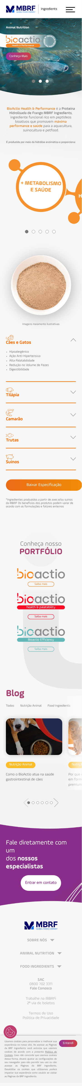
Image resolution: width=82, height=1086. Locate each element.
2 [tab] (40, 81)
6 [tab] (51, 802)
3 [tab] (47, 81)
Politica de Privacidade (41, 1018)
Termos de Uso (41, 1013)
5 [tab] (54, 231)
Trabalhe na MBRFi (41, 999)
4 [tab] (47, 231)
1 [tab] (33, 81)
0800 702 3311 (40, 984)
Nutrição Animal (31, 705)
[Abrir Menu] (70, 9)
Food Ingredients (59, 705)
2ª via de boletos (41, 1003)
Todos (10, 705)
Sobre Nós (37, 940)
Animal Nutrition (37, 954)
